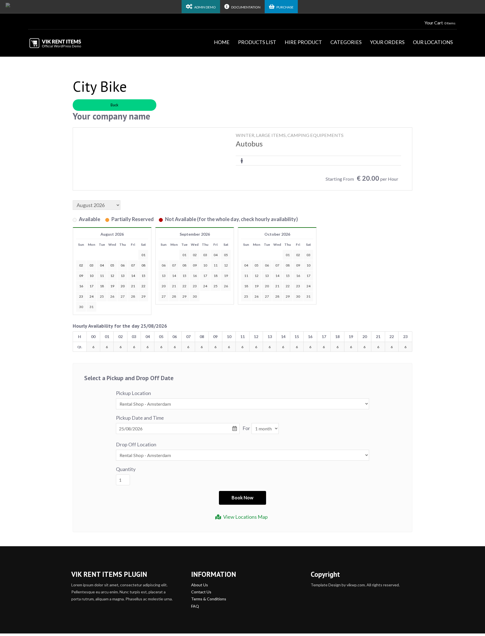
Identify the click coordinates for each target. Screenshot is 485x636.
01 (184, 255)
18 (216, 276)
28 (133, 296)
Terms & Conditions (208, 598)
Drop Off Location (136, 444)
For (246, 428)
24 (205, 286)
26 (112, 296)
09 (195, 265)
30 (81, 307)
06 (164, 265)
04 (216, 255)
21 (174, 286)
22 (184, 286)
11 (216, 265)
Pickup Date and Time (140, 418)
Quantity (126, 469)
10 (205, 265)
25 (102, 296)
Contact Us (201, 591)
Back (114, 105)
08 (184, 265)
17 (205, 276)
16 (195, 276)
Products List (257, 42)
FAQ (195, 606)
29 (143, 296)
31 (91, 307)
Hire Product (303, 42)
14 (174, 276)
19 (226, 276)
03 (205, 255)
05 (226, 255)
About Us (199, 584)
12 (226, 265)
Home (222, 42)
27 (123, 296)
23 (195, 286)
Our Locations (433, 42)
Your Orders (387, 42)
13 (164, 276)
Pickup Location (133, 393)
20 (164, 286)
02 (195, 255)
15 (184, 276)
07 (174, 265)
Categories (346, 42)
